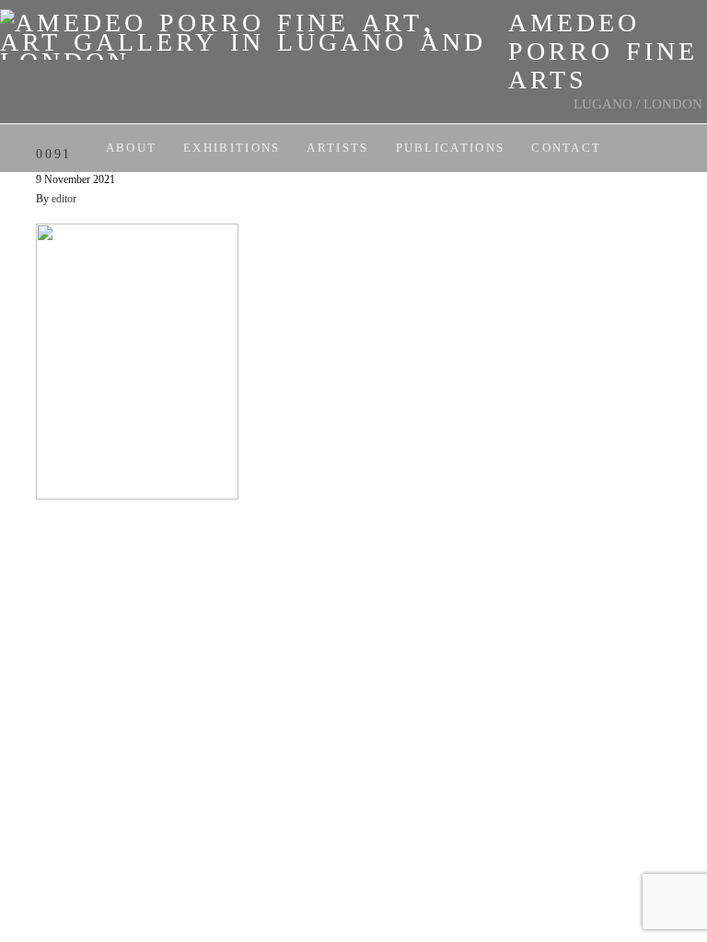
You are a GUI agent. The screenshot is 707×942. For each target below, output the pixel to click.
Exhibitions (231, 148)
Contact (566, 148)
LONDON (672, 104)
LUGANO (603, 104)
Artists (337, 148)
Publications (450, 148)
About (131, 148)
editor (64, 198)
